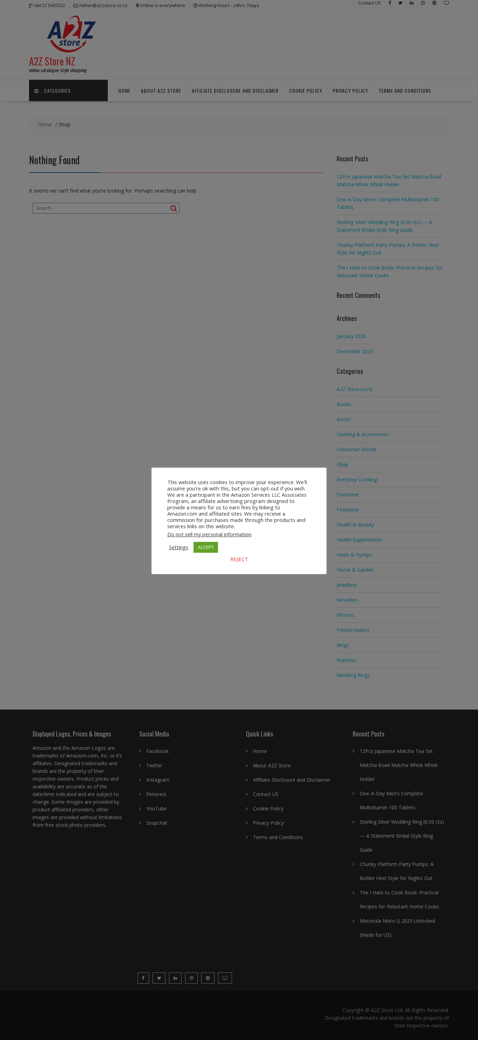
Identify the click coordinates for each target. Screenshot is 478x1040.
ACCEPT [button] (206, 547)
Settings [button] (178, 547)
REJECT (239, 559)
